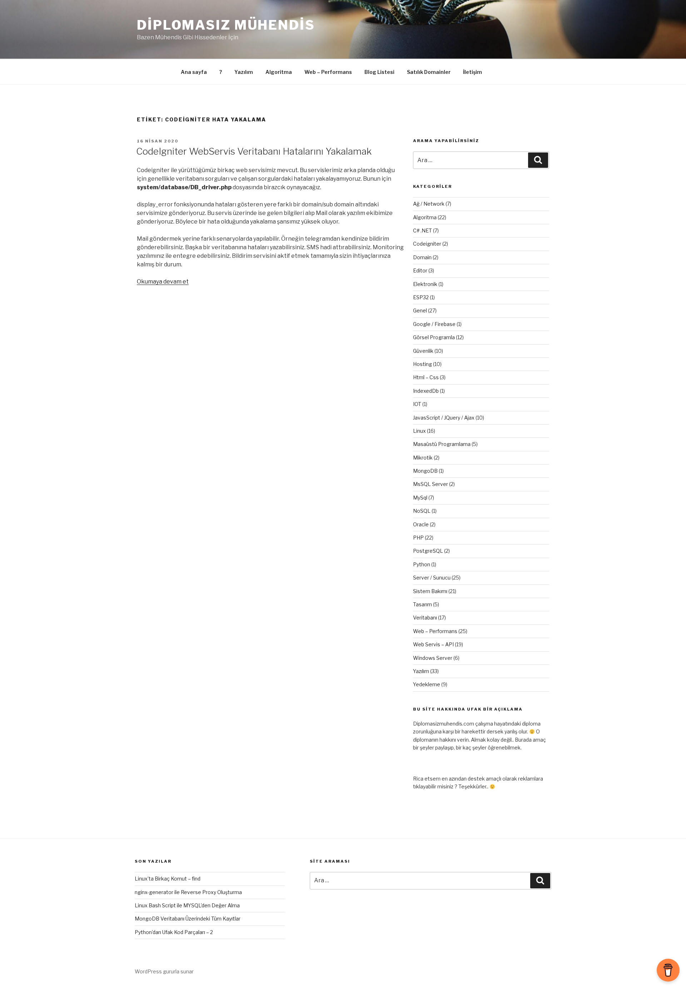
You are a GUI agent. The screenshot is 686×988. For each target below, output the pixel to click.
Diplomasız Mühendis (226, 25)
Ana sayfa (194, 72)
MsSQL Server (430, 484)
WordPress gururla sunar (164, 971)
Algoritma (278, 72)
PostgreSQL (428, 551)
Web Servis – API (433, 644)
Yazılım (243, 72)
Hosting (422, 364)
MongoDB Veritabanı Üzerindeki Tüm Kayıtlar (187, 919)
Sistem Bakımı (430, 591)
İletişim (472, 72)
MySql (420, 498)
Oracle (421, 524)
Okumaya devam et (163, 281)
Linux (419, 431)
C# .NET (422, 230)
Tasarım (422, 604)
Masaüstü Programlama (442, 444)
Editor (420, 270)
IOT (417, 404)
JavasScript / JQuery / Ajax (443, 418)
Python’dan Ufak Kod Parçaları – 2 (174, 932)
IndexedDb (426, 391)
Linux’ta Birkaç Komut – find (167, 879)
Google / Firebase (434, 324)
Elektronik (425, 284)
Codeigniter (427, 244)
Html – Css (426, 377)
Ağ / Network (428, 204)
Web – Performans (328, 72)
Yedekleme (426, 684)
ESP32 (421, 297)
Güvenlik (423, 351)
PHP (418, 538)
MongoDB (425, 471)
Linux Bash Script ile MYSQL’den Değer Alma (187, 905)
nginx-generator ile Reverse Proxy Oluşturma (188, 892)
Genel (420, 310)
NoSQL (422, 511)
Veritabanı (425, 618)
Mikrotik (423, 458)
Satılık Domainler (429, 72)
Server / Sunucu (432, 578)
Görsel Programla (434, 337)
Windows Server (432, 658)
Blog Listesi (379, 72)
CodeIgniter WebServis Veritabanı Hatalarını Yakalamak (254, 151)
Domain (422, 257)
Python (421, 564)
